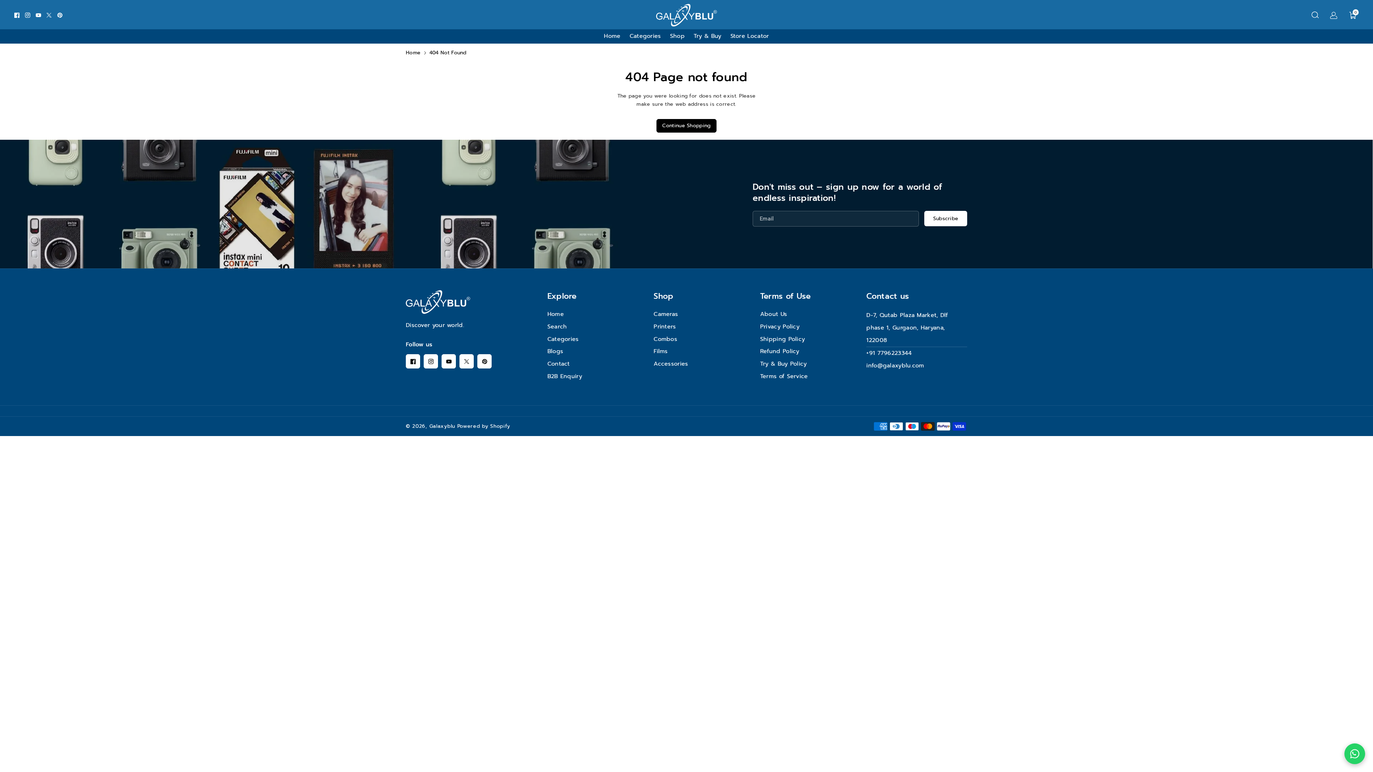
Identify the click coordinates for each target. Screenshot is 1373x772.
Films (661, 351)
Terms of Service (784, 376)
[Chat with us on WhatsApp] (1354, 753)
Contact (558, 364)
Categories (563, 339)
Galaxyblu (442, 426)
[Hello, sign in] (1334, 15)
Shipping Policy (782, 339)
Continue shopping (686, 125)
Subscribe (946, 218)
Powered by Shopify (483, 426)
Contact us (887, 296)
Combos (665, 339)
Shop (663, 296)
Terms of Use (785, 296)
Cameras (666, 314)
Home (413, 52)
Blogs (555, 351)
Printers (665, 326)
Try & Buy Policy (783, 364)
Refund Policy (779, 351)
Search (557, 326)
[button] (1315, 15)
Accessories (671, 364)
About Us (773, 314)
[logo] (438, 302)
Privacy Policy (779, 326)
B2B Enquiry (564, 376)
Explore (562, 296)
